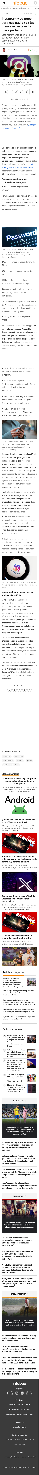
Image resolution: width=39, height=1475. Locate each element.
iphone (29, 760)
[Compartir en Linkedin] (21, 91)
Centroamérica (11, 1415)
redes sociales (8, 760)
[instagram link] (17, 1393)
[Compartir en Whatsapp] (6, 91)
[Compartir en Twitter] (16, 91)
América (12, 1404)
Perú (28, 1409)
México (23, 1409)
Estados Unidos (13, 1409)
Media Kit (22, 1444)
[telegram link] (26, 1393)
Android (19, 760)
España (27, 1404)
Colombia (20, 1404)
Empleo (23, 1427)
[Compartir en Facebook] (11, 91)
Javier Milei (21, 8)
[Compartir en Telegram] (26, 91)
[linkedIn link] (31, 1393)
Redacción (16, 1427)
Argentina (9, 1439)
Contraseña (19, 756)
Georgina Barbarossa (9, 8)
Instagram (6, 756)
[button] (3, 3)
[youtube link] (22, 1393)
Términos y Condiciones (11, 1457)
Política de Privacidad (28, 1457)
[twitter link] (12, 1393)
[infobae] (19, 3)
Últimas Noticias (22, 1415)
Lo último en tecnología (11, 765)
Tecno (4, 14)
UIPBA (28, 8)
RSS (31, 1415)
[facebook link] (7, 1393)
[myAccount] (35, 3)
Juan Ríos (13, 50)
